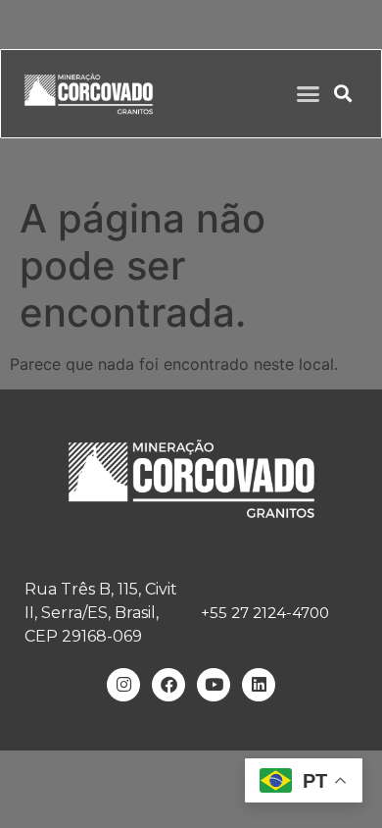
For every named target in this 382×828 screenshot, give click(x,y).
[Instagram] (123, 684)
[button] (308, 94)
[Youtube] (213, 684)
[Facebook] (168, 684)
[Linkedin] (258, 684)
